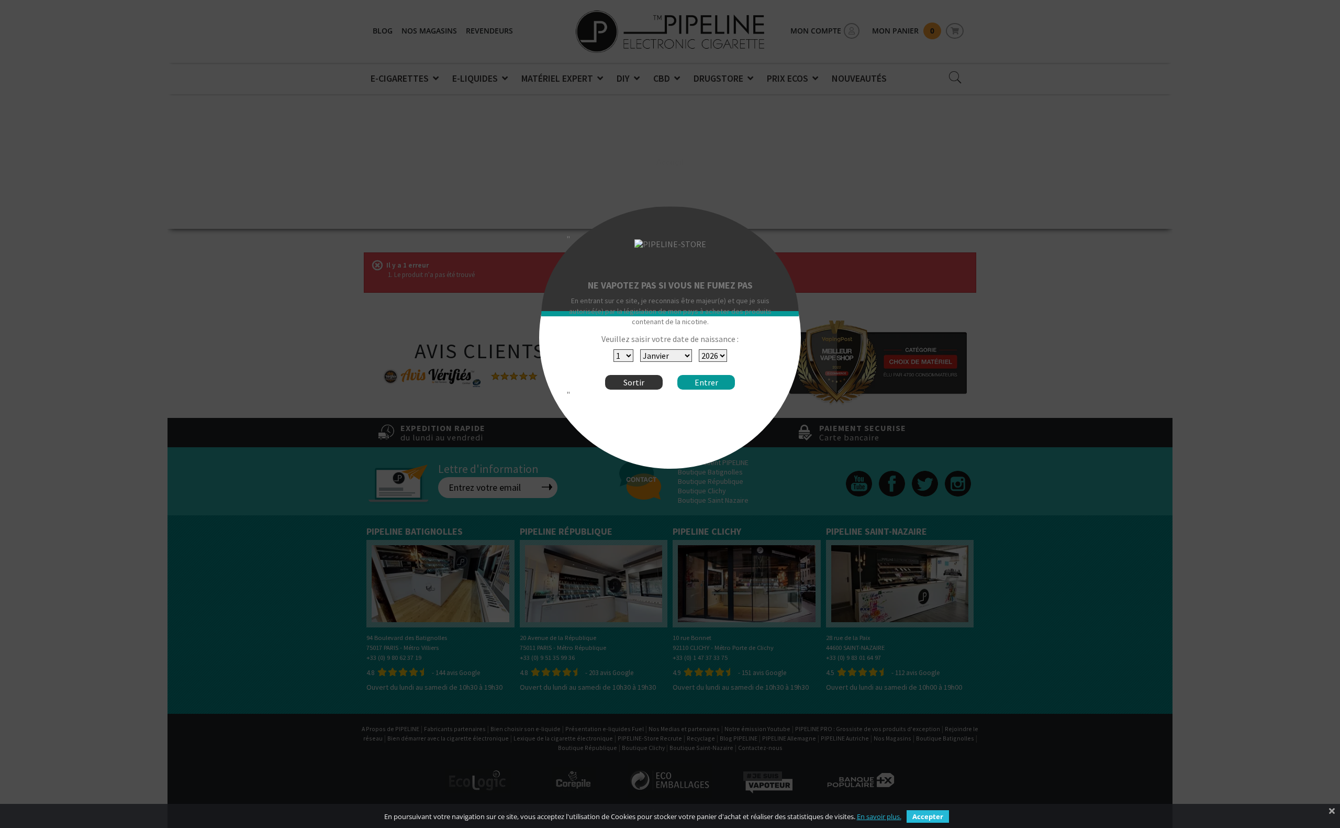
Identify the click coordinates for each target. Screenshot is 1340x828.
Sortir (633, 382)
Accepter (927, 816)
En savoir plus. (879, 816)
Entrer (706, 382)
